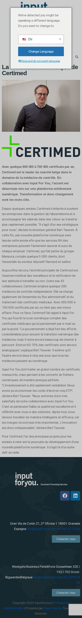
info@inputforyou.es (40, 529)
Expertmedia (52, 608)
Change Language (41, 51)
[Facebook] (65, 496)
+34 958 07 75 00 (67, 529)
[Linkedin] (75, 496)
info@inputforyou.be (46, 577)
